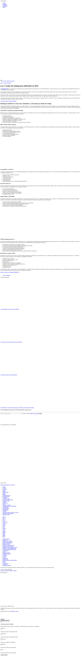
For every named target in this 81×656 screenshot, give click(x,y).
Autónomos (5, 5)
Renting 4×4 (5, 539)
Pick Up (4, 561)
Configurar (2, 620)
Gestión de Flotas (6, 498)
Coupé (4, 490)
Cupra (4, 529)
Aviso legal (2, 570)
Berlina (4, 486)
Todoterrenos (5, 502)
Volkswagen (5, 521)
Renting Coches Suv (7, 495)
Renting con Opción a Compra (8, 545)
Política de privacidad (34, 413)
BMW (4, 532)
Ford (4, 536)
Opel (4, 525)
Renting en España (6, 552)
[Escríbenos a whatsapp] (26, 80)
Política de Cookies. (15, 611)
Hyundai (4, 517)
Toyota (4, 522)
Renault (4, 528)
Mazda (4, 534)
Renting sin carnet (6, 514)
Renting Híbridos (6, 496)
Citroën (4, 519)
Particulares (5, 6)
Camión (4, 487)
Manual (4, 491)
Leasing (4, 551)
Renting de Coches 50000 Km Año (9, 549)
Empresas (4, 4)
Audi (4, 530)
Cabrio (4, 556)
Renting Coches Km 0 (7, 543)
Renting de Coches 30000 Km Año (9, 548)
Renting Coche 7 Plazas (7, 540)
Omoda (4, 531)
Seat (3, 520)
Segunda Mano (6, 507)
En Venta (4, 511)
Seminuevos (5, 558)
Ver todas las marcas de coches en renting (10, 512)
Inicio (1, 82)
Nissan (4, 526)
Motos (4, 7)
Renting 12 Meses (6, 538)
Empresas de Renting (7, 565)
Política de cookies (8, 570)
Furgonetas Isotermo (6, 553)
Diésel (4, 503)
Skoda (4, 535)
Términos (15, 570)
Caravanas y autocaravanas (8, 499)
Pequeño (4, 494)
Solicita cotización (10, 80)
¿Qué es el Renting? (7, 82)
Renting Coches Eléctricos (8, 542)
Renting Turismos (6, 500)
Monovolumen (5, 492)
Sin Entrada (5, 564)
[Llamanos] (14, 604)
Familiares (5, 554)
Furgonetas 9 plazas (6, 504)
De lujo (4, 562)
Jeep (4, 527)
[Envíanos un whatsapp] (2, 575)
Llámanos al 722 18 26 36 (10, 484)
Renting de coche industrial (8, 546)
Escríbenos (2, 484)
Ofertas (4, 2)
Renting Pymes (6, 509)
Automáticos (5, 510)
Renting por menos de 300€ (8, 513)
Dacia (4, 533)
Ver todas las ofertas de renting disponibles (8, 101)
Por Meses (5, 555)
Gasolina (4, 501)
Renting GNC (5, 559)
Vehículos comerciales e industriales (9, 506)
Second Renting (6, 508)
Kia (3, 518)
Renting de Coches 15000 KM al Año (10, 547)
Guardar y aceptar (4, 654)
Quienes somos (6, 563)
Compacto (5, 489)
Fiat (3, 516)
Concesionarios (6, 550)
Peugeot (4, 524)
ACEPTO (2, 619)
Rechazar (7, 620)
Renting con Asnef (6, 544)
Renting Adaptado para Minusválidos (10, 560)
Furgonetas (5, 497)
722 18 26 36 (4, 80)
